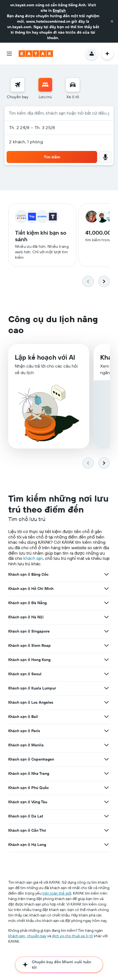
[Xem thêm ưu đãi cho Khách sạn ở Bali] (106, 716)
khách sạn (33, 558)
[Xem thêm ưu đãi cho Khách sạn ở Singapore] (106, 631)
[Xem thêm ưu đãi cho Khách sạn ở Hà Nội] (106, 617)
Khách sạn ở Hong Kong (29, 659)
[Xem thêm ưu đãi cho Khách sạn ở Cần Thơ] (106, 830)
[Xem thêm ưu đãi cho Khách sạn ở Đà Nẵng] (106, 602)
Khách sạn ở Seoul (24, 673)
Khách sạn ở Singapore (29, 631)
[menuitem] (17, 89)
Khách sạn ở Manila (26, 745)
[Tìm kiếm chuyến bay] (17, 85)
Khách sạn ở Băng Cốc (28, 574)
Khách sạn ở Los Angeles (30, 702)
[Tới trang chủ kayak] (36, 53)
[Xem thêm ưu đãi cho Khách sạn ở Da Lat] (106, 816)
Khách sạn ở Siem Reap (29, 645)
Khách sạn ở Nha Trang (28, 773)
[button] (112, 21)
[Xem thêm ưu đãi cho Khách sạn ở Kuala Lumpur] (106, 688)
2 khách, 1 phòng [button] (26, 141)
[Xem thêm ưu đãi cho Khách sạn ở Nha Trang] (106, 773)
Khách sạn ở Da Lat (25, 816)
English (59, 10)
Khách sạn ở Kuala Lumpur (32, 688)
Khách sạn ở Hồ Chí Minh (31, 588)
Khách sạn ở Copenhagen (31, 759)
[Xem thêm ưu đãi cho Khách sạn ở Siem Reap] (106, 645)
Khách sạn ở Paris (24, 730)
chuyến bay (36, 935)
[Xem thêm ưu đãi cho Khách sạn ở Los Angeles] (106, 702)
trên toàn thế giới (56, 893)
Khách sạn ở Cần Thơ (27, 830)
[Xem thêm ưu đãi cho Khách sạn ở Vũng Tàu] (106, 802)
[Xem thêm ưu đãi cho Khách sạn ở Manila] (106, 745)
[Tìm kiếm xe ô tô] (73, 85)
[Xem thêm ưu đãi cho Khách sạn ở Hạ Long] (106, 844)
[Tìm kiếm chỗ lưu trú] (45, 85)
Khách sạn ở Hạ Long (27, 844)
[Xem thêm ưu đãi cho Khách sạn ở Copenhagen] (106, 759)
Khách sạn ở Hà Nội (26, 617)
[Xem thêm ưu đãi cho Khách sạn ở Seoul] (106, 674)
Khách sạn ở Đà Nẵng (27, 602)
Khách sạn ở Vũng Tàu (27, 801)
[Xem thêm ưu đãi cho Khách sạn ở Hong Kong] (106, 659)
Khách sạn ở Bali (23, 716)
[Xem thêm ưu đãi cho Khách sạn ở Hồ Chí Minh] (106, 588)
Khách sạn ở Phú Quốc (28, 787)
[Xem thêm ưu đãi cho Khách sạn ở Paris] (106, 730)
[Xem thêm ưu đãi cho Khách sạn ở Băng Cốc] (106, 574)
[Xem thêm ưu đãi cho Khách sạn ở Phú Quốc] (106, 787)
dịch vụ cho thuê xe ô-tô (72, 935)
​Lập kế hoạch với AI (45, 357)
